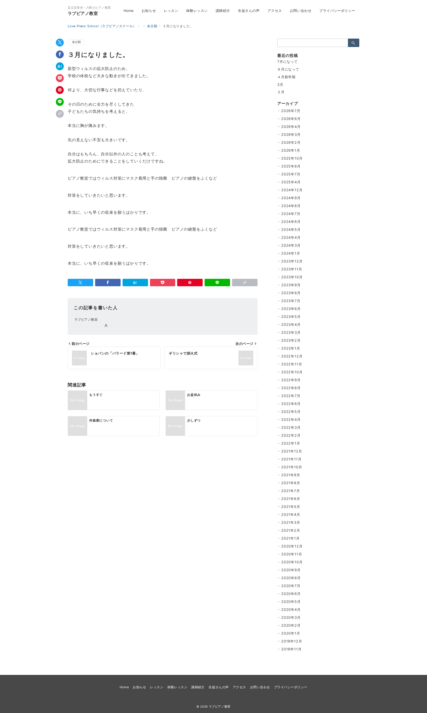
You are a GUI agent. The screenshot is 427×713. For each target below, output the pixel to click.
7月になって (287, 61)
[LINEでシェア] (60, 102)
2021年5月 (290, 506)
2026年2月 (291, 142)
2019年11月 (291, 649)
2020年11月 (291, 554)
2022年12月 (291, 356)
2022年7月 (290, 396)
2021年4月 (290, 514)
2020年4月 (291, 609)
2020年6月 (291, 594)
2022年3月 (291, 427)
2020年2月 (291, 625)
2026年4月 (291, 126)
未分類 (76, 42)
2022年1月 (290, 443)
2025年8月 (291, 166)
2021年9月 (290, 475)
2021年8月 (290, 483)
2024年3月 (291, 245)
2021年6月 (290, 499)
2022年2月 (291, 435)
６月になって (288, 69)
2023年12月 (291, 261)
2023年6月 (291, 309)
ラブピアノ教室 (83, 13)
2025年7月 (290, 174)
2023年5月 (291, 316)
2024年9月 (291, 198)
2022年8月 (291, 388)
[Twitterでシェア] (60, 43)
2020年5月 (291, 601)
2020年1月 (290, 633)
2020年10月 (291, 562)
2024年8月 (291, 206)
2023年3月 (291, 332)
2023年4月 (291, 324)
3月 (280, 84)
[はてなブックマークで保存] (60, 66)
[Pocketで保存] (60, 78)
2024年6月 (291, 221)
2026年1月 (290, 150)
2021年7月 (290, 491)
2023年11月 (291, 269)
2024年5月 (291, 229)
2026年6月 (291, 119)
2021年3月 (290, 522)
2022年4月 (291, 419)
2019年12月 (291, 641)
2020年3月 (291, 617)
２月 (281, 92)
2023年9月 (291, 285)
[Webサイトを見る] (106, 326)
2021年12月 (291, 451)
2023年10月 (291, 277)
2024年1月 (290, 253)
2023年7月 (290, 301)
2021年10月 (291, 467)
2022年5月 (291, 411)
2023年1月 (290, 348)
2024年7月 (290, 214)
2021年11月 (291, 459)
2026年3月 (291, 134)
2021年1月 (290, 538)
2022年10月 (291, 372)
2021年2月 (290, 530)
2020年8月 (291, 578)
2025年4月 (291, 182)
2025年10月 (291, 158)
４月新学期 (286, 77)
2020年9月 (291, 570)
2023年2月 (291, 340)
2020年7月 (290, 586)
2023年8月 (291, 293)
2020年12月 (291, 546)
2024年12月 (291, 190)
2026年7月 (290, 111)
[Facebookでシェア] (60, 54)
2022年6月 (291, 404)
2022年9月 (291, 380)
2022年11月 (291, 364)
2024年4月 (291, 237)
